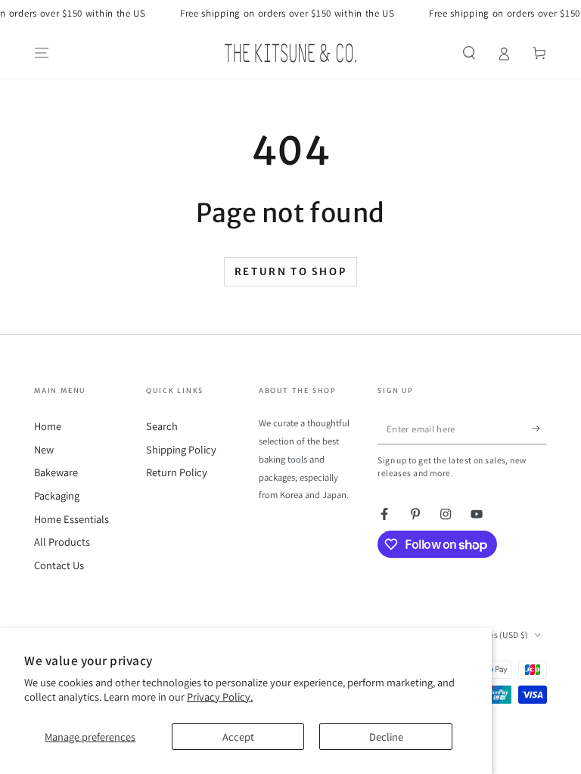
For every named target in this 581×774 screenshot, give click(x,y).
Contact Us (59, 565)
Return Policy (176, 472)
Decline (386, 736)
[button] (468, 53)
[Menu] (42, 53)
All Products (62, 541)
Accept (238, 736)
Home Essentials (71, 519)
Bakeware (56, 472)
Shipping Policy (181, 449)
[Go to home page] (290, 53)
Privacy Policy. (220, 696)
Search (162, 426)
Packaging (56, 495)
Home (47, 426)
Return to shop (290, 271)
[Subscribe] (539, 428)
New (44, 449)
